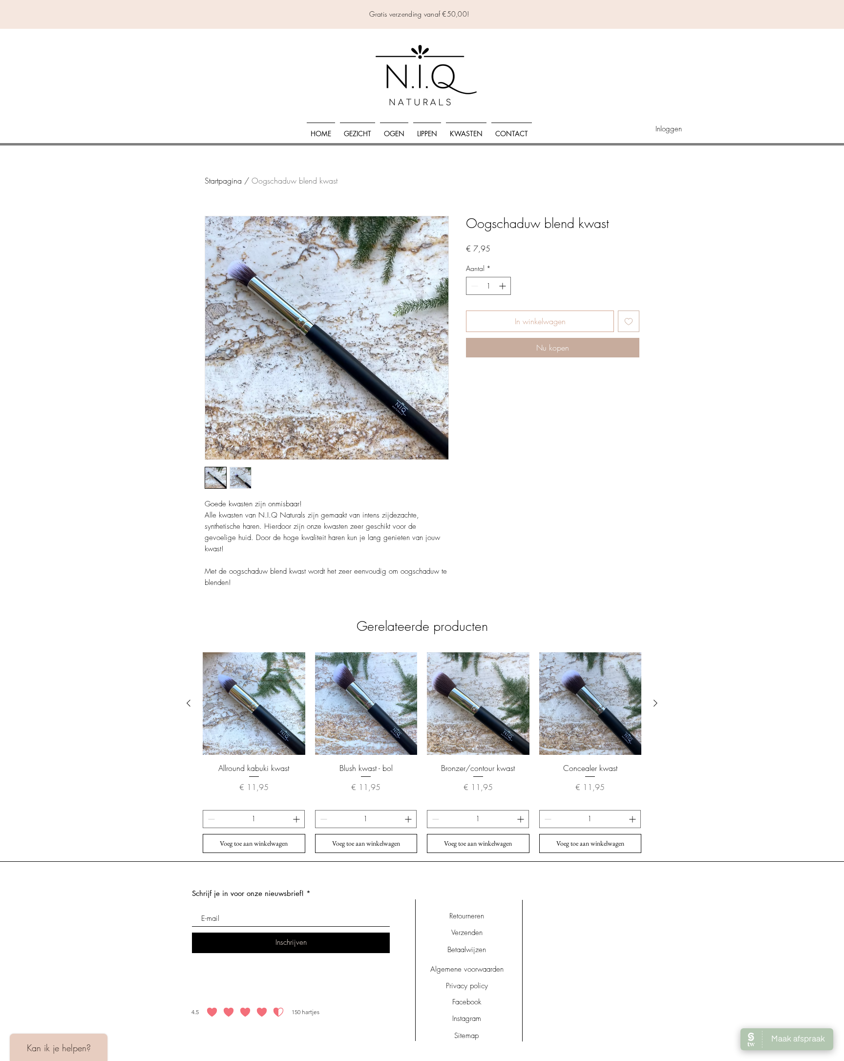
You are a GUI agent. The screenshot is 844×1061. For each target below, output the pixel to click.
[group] (422, 752)
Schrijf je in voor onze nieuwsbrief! (248, 893)
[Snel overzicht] (254, 703)
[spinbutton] (488, 285)
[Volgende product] (655, 703)
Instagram (466, 1018)
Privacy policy (467, 986)
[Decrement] (473, 285)
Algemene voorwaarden (467, 969)
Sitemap (466, 1035)
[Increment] (503, 285)
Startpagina (223, 180)
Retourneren (466, 916)
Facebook (466, 1002)
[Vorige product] (188, 703)
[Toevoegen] (628, 321)
